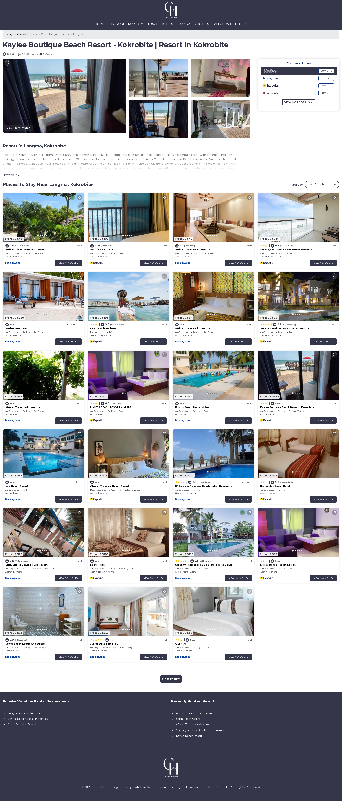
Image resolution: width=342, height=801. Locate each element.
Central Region (50, 34)
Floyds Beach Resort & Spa (192, 407)
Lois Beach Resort (16, 486)
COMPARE (326, 70)
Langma (78, 34)
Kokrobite (17, 256)
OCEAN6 (180, 643)
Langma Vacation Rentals (24, 713)
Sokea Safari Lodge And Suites (25, 643)
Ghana (34, 34)
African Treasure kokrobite (192, 328)
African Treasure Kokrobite (192, 249)
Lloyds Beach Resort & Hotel (278, 564)
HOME (99, 24)
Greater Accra (266, 256)
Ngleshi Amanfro (106, 572)
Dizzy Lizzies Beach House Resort (26, 564)
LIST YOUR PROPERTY (126, 24)
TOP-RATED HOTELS (193, 24)
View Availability (68, 263)
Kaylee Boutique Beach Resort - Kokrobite (287, 407)
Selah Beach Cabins (102, 249)
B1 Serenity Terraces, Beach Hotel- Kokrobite (203, 486)
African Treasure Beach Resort (24, 249)
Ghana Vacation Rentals (22, 724)
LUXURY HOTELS (160, 24)
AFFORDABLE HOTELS (230, 24)
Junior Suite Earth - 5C (104, 643)
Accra (66, 34)
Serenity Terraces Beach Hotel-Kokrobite (286, 249)
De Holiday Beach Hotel (275, 486)
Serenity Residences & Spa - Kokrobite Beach (204, 564)
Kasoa (16, 651)
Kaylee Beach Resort (18, 328)
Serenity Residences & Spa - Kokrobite (284, 328)
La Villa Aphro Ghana (103, 328)
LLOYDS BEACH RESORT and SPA (110, 407)
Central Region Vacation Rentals (28, 718)
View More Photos (18, 128)
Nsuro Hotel (97, 564)
